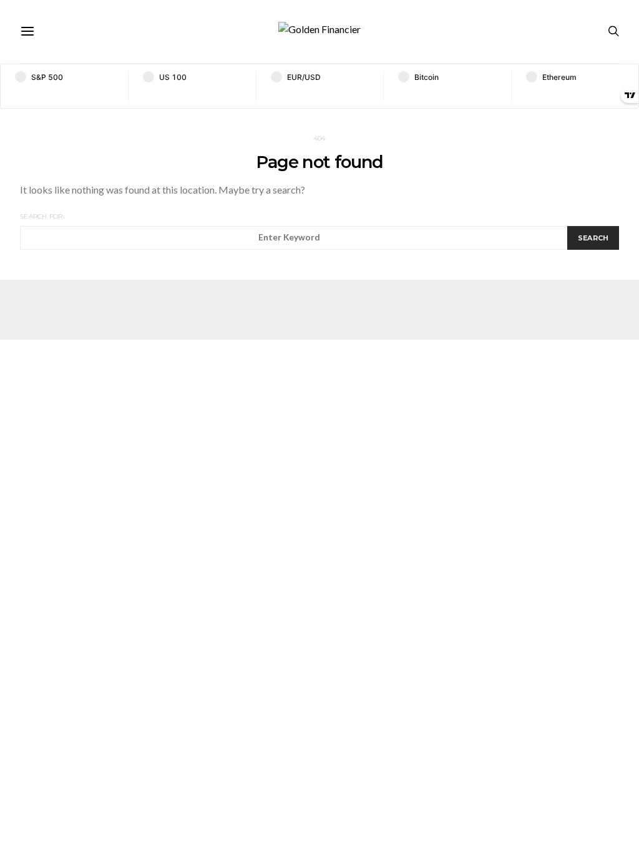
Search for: (42, 216)
